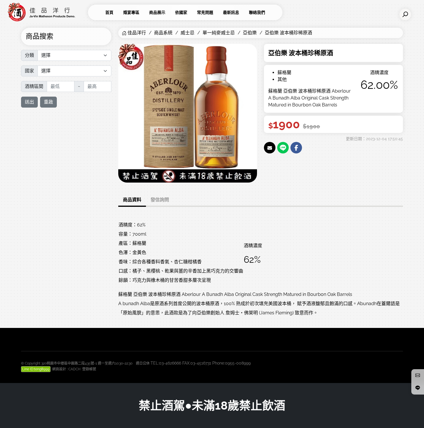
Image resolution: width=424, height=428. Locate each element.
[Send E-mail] (269, 147)
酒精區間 (34, 86)
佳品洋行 (136, 32)
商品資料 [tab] (132, 199)
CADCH (74, 369)
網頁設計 (59, 369)
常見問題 (205, 12)
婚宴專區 (131, 12)
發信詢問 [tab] (160, 199)
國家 (29, 71)
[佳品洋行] (46, 12)
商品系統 (163, 32)
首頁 (109, 12)
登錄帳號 (89, 369)
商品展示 (157, 12)
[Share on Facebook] (296, 147)
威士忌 (187, 32)
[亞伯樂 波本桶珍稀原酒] (187, 113)
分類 (29, 55)
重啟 (48, 102)
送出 (29, 102)
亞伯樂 (250, 32)
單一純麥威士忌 (218, 32)
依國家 (181, 12)
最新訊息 (231, 12)
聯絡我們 (257, 12)
